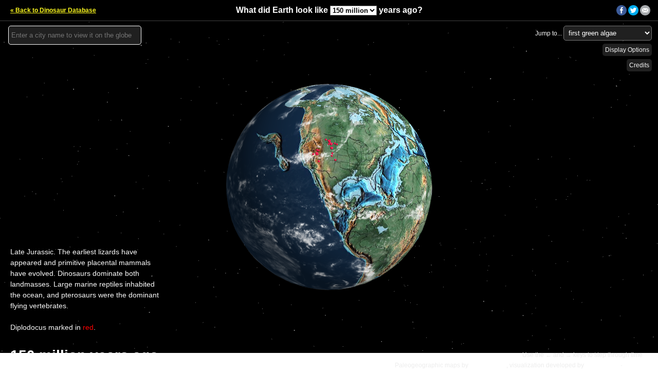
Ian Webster (602, 365)
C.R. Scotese (488, 365)
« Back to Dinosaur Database (53, 10)
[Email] (645, 13)
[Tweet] (633, 13)
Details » (638, 365)
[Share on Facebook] (621, 13)
